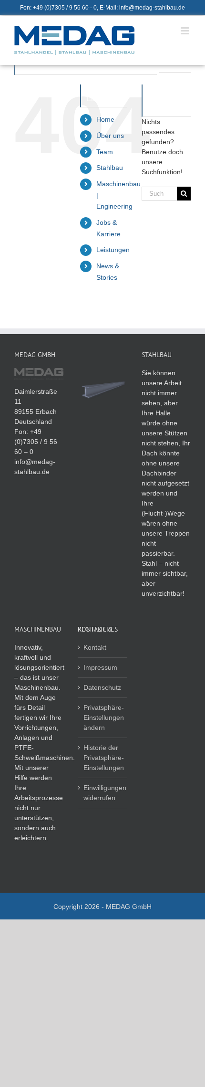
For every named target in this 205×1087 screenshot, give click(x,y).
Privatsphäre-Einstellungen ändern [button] (102, 717)
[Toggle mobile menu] (186, 31)
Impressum (100, 667)
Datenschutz (102, 687)
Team (104, 152)
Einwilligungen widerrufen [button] (102, 793)
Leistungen (113, 249)
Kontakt (94, 647)
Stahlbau (109, 167)
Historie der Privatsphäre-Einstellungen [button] (102, 757)
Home (105, 119)
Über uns (110, 135)
